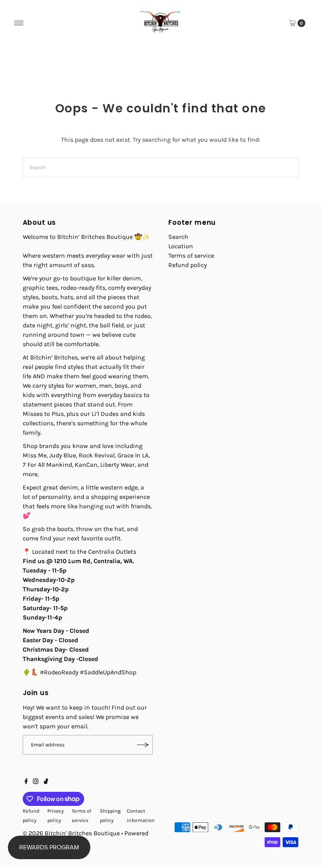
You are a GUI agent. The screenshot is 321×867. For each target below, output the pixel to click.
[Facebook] (26, 782)
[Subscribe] (143, 745)
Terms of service (191, 255)
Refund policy (187, 265)
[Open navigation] (19, 23)
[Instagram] (35, 782)
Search (178, 236)
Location (180, 246)
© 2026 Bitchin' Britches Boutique (71, 833)
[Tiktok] (46, 782)
